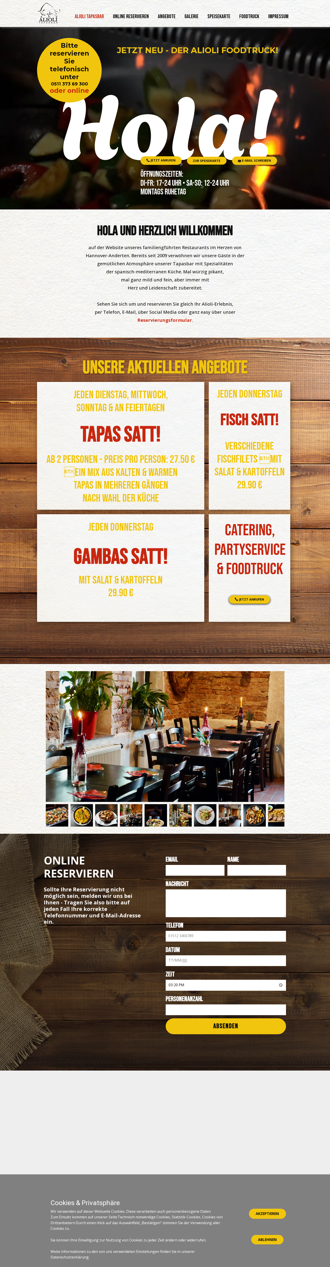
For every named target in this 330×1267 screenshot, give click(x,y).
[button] (52, 749)
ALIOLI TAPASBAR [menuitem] (89, 16)
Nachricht (177, 884)
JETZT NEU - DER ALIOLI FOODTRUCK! (197, 50)
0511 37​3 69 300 (69, 84)
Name (233, 860)
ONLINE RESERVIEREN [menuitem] (131, 16)
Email (172, 860)
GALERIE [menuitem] (191, 16)
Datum (173, 950)
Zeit (170, 974)
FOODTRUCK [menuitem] (249, 16)
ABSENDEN (225, 1026)
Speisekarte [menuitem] (218, 16)
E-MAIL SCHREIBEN (256, 160)
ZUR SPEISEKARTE (206, 161)
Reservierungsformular (164, 320)
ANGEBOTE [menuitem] (167, 16)
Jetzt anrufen (163, 160)
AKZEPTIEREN (267, 1213)
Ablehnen (267, 1239)
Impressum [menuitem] (278, 16)
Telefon (174, 925)
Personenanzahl (184, 999)
